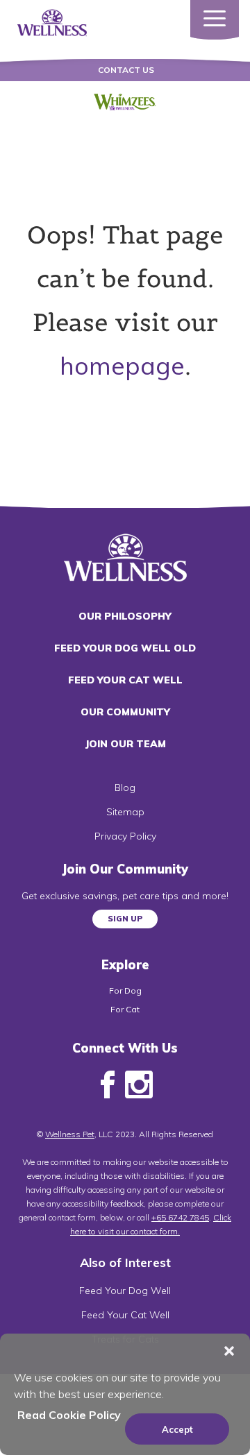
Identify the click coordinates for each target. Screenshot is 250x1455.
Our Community (125, 712)
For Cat (125, 1009)
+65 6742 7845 (180, 1217)
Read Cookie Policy (69, 1415)
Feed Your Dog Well (125, 1290)
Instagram (139, 1085)
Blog (125, 787)
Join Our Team (125, 744)
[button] (229, 1351)
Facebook (108, 1085)
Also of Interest (125, 1262)
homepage (122, 365)
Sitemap (125, 812)
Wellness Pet (69, 1134)
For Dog (125, 990)
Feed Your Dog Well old (125, 648)
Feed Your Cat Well (125, 680)
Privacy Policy (125, 836)
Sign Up (125, 919)
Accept (177, 1429)
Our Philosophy (125, 616)
